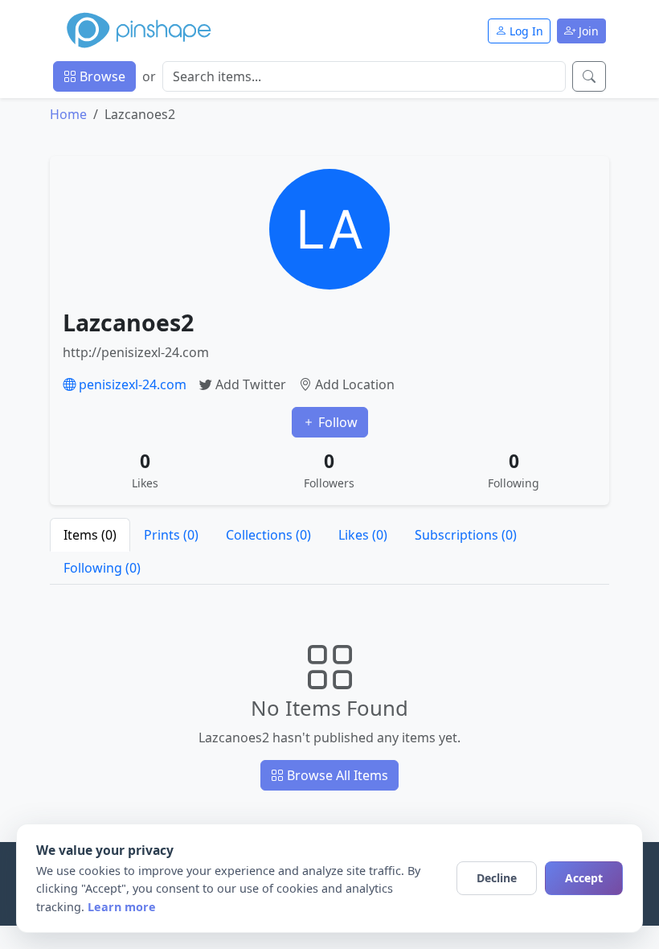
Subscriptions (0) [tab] (466, 535)
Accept (584, 877)
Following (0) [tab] (102, 568)
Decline (497, 877)
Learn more (122, 906)
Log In (524, 31)
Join (587, 31)
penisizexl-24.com (131, 384)
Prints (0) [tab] (171, 535)
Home (68, 114)
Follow (336, 422)
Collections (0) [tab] (268, 535)
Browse (100, 76)
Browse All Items (336, 775)
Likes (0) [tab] (362, 535)
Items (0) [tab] (90, 535)
